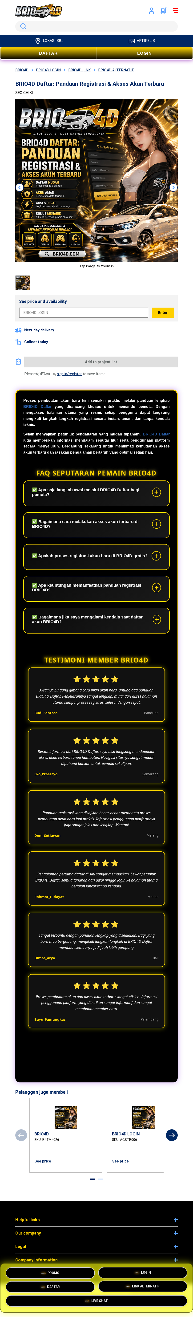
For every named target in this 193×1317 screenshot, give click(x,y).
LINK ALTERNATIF (146, 1287)
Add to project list (101, 362)
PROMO (53, 1271)
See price (42, 1161)
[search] (96, 26)
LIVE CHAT (99, 1302)
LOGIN (144, 53)
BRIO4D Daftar (37, 407)
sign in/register (69, 374)
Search (22, 26)
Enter (163, 312)
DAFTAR (48, 53)
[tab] (92, 1179)
